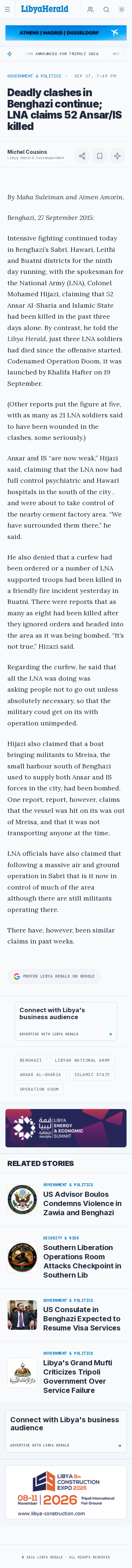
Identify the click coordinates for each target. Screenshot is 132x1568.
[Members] (90, 9)
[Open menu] (7, 9)
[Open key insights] (117, 156)
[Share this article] (82, 156)
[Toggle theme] (121, 9)
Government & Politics (34, 76)
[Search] (106, 9)
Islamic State (92, 1074)
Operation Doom (39, 1089)
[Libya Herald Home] (44, 9)
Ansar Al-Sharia (40, 1074)
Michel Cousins (27, 152)
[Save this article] (99, 156)
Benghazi (31, 1060)
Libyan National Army (82, 1060)
